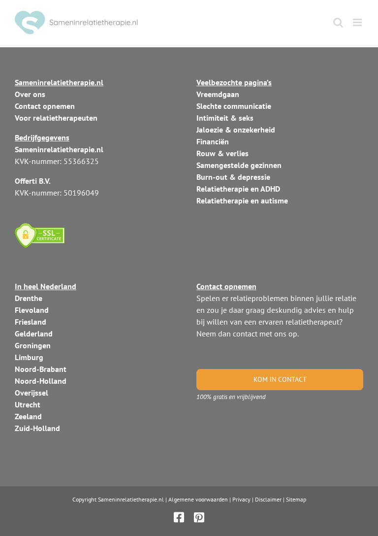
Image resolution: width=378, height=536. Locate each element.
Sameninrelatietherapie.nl (131, 499)
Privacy (241, 499)
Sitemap (296, 499)
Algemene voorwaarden (198, 499)
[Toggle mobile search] (338, 22)
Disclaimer (268, 499)
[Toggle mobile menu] (358, 22)
